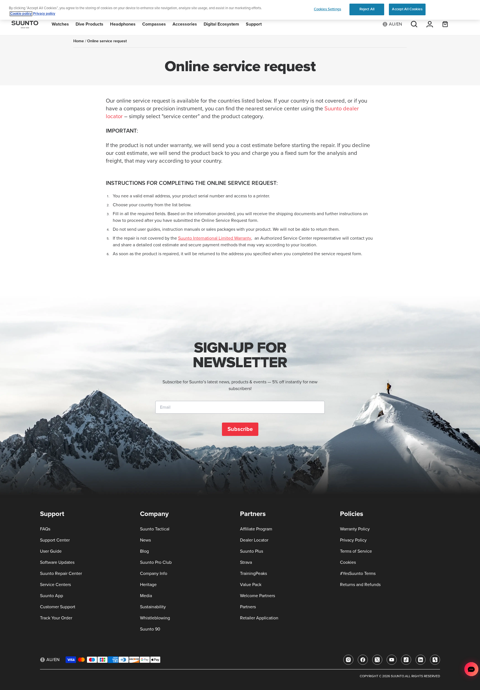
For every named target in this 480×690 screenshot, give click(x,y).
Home (78, 41)
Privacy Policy (353, 540)
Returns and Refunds (360, 584)
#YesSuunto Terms (358, 573)
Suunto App (51, 596)
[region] (240, 10)
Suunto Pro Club (156, 562)
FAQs (45, 529)
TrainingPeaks (253, 573)
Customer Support (57, 607)
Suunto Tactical (154, 529)
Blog (144, 551)
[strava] (435, 660)
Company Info (153, 573)
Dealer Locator (254, 540)
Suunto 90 (150, 629)
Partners (248, 607)
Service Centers (55, 584)
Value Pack (250, 584)
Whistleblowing (155, 618)
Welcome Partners (257, 596)
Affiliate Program (256, 529)
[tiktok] (406, 660)
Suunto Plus (251, 551)
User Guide (51, 551)
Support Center (55, 540)
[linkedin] (421, 660)
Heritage (148, 584)
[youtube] (392, 660)
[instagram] (348, 660)
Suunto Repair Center (61, 573)
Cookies (348, 562)
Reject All (366, 9)
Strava (246, 562)
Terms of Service (356, 551)
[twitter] (377, 660)
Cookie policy (21, 14)
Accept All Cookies (407, 9)
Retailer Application (259, 618)
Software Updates (57, 562)
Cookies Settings (327, 9)
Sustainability (153, 607)
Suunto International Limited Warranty (214, 238)
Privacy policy (44, 14)
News (145, 540)
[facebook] (363, 660)
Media (146, 596)
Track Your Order (56, 618)
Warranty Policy (355, 529)
